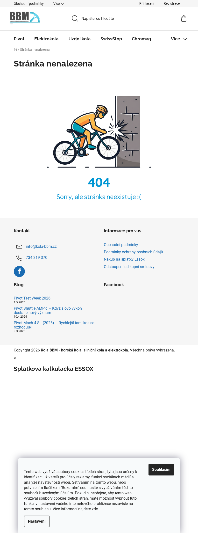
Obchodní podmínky (29, 4)
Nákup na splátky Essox (124, 259)
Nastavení (36, 521)
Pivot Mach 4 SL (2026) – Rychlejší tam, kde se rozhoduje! (54, 325)
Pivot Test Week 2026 (32, 298)
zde (95, 509)
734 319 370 (36, 257)
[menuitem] (19, 39)
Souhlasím (161, 469)
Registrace (172, 3)
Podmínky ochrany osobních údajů (133, 252)
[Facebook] (19, 271)
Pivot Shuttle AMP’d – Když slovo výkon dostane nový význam (48, 310)
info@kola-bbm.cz (41, 246)
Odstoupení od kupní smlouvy (129, 266)
